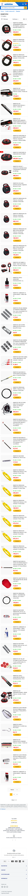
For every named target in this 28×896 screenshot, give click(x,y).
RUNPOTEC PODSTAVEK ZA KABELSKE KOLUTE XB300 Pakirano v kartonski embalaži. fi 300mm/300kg (19, 138)
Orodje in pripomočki (10, 11)
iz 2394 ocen (14, 822)
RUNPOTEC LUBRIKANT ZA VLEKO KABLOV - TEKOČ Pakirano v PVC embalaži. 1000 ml (19, 629)
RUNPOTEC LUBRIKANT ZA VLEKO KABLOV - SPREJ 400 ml (19, 294)
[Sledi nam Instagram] (5, 887)
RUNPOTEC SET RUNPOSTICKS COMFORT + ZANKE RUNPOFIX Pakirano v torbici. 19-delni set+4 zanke (20, 121)
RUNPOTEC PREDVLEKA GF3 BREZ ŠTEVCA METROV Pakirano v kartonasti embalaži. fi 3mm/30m (19, 231)
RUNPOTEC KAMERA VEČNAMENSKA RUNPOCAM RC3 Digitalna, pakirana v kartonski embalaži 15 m (20, 25)
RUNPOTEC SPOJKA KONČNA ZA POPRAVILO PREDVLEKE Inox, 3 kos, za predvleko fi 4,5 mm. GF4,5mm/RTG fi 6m (20, 342)
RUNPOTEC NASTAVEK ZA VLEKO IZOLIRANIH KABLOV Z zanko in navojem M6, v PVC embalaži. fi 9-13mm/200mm (20, 564)
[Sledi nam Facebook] (2, 887)
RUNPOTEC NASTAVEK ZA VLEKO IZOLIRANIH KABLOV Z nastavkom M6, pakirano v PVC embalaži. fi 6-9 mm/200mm (20, 422)
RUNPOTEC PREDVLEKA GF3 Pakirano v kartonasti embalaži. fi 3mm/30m (19, 200)
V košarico (17, 34)
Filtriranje (5, 19)
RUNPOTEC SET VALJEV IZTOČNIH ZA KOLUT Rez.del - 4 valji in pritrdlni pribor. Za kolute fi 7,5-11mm (20, 661)
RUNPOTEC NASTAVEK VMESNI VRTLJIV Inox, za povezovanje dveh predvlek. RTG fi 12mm (19, 612)
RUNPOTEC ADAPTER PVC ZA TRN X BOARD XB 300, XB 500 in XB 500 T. (20, 580)
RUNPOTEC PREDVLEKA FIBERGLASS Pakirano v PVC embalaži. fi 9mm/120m (20, 471)
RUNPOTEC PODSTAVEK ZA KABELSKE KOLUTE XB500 (19, 153)
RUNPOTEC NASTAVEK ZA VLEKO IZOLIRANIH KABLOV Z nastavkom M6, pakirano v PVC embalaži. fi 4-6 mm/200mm (20, 441)
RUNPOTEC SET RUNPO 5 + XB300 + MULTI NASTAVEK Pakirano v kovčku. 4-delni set (20, 264)
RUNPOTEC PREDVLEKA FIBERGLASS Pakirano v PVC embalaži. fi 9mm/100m (20, 517)
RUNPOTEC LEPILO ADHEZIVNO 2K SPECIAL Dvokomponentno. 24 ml (19, 677)
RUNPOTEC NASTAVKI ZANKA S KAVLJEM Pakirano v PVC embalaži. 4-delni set (20, 358)
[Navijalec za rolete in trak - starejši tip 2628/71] (14, 835)
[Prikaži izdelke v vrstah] (26, 19)
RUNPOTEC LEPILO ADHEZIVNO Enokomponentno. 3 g (18, 279)
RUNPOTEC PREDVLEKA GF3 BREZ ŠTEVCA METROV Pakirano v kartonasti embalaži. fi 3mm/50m (19, 248)
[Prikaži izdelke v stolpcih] (24, 19)
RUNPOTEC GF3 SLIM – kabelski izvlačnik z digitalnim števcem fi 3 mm (20, 185)
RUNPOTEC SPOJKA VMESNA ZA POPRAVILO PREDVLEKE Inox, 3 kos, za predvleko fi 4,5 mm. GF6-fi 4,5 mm (20, 310)
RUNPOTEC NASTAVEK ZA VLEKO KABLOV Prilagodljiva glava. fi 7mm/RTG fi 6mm (19, 374)
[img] (14, 821)
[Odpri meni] (2, 3)
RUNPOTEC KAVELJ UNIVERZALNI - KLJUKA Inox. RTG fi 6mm (20, 726)
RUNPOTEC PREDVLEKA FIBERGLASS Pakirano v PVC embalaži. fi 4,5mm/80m (20, 548)
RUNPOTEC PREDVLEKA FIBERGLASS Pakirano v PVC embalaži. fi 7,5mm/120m (20, 487)
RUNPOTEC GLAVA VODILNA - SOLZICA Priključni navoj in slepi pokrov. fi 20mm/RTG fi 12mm (20, 757)
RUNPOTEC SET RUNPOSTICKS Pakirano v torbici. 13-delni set (19, 105)
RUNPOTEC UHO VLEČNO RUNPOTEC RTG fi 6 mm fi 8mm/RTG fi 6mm (19, 326)
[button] (13, 840)
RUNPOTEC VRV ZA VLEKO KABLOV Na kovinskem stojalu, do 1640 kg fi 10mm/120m (19, 405)
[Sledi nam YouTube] (7, 887)
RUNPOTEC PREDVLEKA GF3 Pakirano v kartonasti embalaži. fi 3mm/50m (19, 215)
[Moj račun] (23, 4)
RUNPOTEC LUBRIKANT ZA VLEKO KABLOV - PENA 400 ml (19, 773)
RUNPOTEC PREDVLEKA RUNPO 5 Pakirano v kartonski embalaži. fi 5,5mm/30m (20, 56)
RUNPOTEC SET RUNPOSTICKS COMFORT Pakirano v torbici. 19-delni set (20, 90)
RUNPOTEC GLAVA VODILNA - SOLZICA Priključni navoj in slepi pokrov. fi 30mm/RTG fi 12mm (20, 710)
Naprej (12, 789)
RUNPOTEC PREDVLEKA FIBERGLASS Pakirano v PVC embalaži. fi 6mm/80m (20, 532)
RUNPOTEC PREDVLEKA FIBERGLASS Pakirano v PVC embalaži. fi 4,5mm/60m (20, 502)
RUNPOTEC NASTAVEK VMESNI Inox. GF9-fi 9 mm (19, 456)
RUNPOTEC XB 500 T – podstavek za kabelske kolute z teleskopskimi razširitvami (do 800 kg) (20, 169)
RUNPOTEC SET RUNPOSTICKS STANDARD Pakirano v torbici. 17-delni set (20, 741)
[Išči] (25, 7)
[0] (25, 4)
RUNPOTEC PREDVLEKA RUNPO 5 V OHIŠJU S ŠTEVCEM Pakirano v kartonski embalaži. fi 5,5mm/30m (18, 73)
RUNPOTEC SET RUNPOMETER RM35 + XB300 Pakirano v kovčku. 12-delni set (20, 693)
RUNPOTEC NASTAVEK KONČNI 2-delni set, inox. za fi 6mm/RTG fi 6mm (20, 645)
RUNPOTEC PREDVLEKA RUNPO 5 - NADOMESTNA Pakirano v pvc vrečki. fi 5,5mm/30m (19, 596)
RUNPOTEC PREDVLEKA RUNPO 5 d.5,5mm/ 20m (18, 40)
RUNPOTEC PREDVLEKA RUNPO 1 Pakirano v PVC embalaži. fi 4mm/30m (19, 389)
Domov (2, 11)
